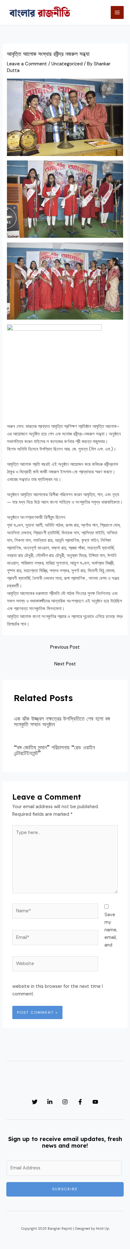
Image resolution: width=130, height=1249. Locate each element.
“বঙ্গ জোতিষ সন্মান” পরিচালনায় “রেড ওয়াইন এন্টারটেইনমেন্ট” (54, 750)
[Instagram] (65, 1102)
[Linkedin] (50, 1102)
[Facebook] (80, 1102)
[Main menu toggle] (117, 12)
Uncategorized (67, 64)
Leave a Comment (27, 64)
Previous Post (65, 647)
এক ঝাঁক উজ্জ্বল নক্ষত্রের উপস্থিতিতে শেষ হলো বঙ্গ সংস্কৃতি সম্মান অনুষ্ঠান (62, 721)
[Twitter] (35, 1102)
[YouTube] (95, 1102)
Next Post (65, 664)
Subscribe (65, 1189)
